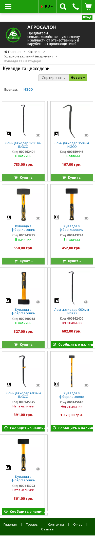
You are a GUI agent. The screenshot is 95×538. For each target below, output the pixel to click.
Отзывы (47, 529)
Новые (77, 77)
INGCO (28, 89)
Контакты (56, 524)
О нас (77, 524)
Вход (87, 17)
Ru (48, 6)
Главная (10, 524)
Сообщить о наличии (74, 344)
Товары (32, 524)
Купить (24, 177)
